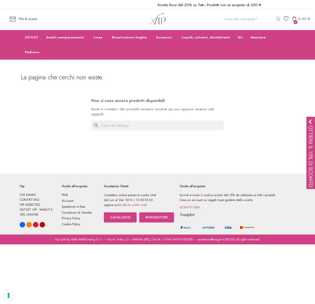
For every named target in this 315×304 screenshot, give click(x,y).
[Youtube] (35, 224)
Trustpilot (187, 215)
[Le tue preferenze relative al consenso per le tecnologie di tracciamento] (8, 295)
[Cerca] (278, 19)
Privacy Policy (71, 218)
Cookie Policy (71, 224)
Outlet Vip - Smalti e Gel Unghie (36, 212)
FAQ (65, 194)
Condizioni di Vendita (77, 212)
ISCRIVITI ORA (190, 207)
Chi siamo (28, 194)
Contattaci (29, 199)
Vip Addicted (30, 204)
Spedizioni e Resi (73, 206)
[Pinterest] (42, 224)
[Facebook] (22, 224)
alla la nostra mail (134, 205)
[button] (120, 217)
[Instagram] (29, 224)
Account (67, 200)
